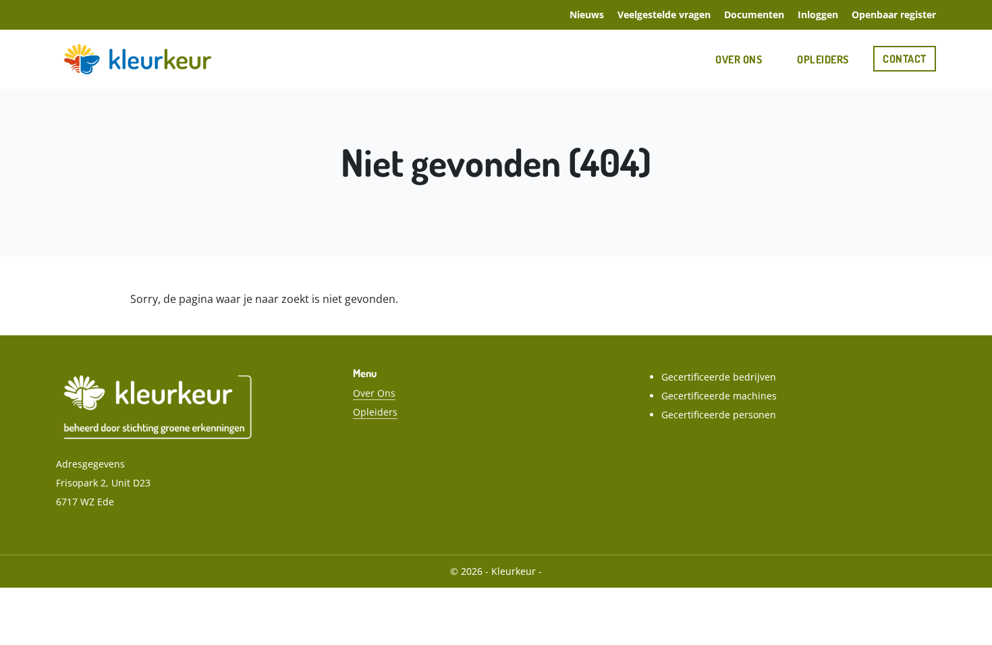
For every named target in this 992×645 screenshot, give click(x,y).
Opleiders (823, 59)
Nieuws (587, 14)
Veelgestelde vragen (664, 14)
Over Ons (738, 59)
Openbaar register (894, 14)
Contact (905, 58)
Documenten (754, 14)
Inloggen (818, 14)
